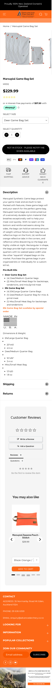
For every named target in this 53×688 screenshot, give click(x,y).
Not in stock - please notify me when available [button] (25, 149)
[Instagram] (10, 662)
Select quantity (12, 129)
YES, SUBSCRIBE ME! (39, 683)
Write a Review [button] (27, 439)
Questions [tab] (15, 460)
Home (6, 26)
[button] (4, 14)
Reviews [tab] (14, 455)
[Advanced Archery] (26, 14)
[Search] (40, 14)
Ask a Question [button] (27, 446)
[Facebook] (5, 662)
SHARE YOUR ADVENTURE (27, 6)
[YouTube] (15, 662)
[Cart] (46, 14)
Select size (9, 114)
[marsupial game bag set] (23, 48)
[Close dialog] (51, 668)
